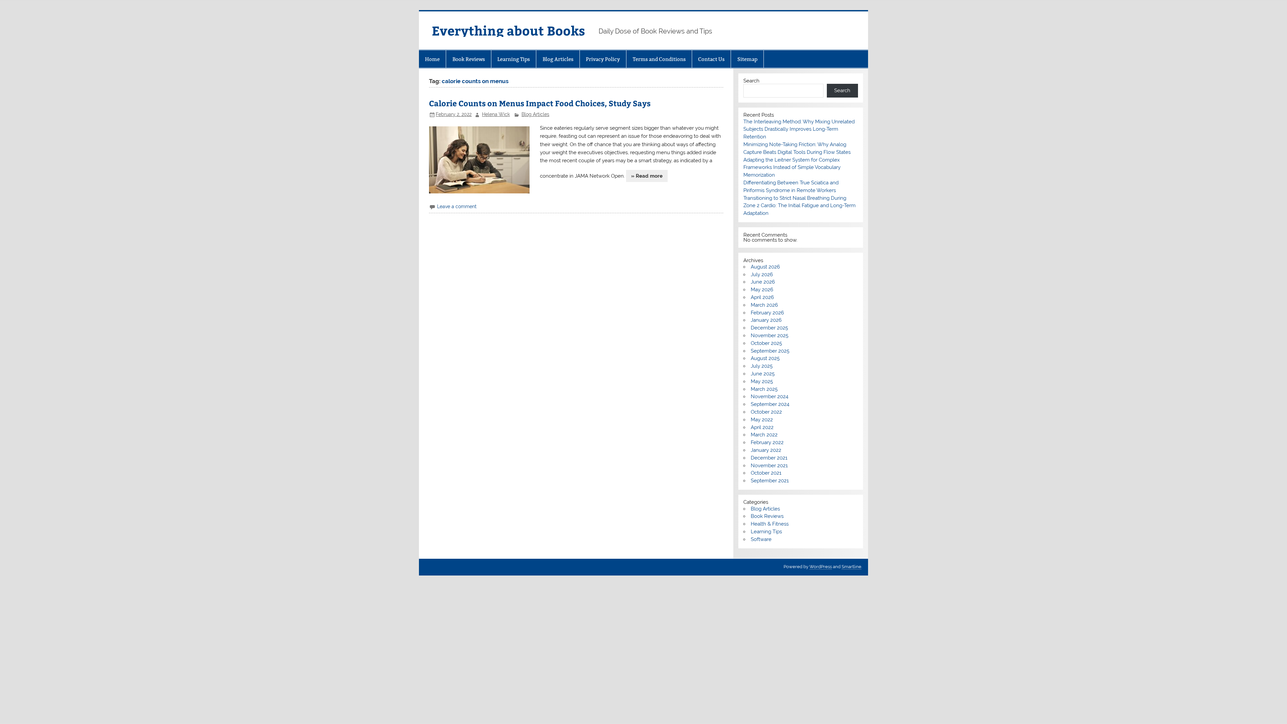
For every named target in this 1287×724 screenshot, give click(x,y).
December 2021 (769, 458)
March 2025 (764, 389)
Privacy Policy (603, 59)
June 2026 (763, 282)
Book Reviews (468, 59)
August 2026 (765, 267)
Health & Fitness (770, 524)
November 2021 (769, 466)
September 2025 (770, 351)
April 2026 (762, 297)
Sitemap (747, 59)
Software (761, 539)
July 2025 (762, 366)
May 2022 (762, 420)
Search (751, 81)
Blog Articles (558, 59)
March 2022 (764, 435)
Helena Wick (496, 114)
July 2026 (762, 275)
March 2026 (764, 305)
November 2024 (769, 397)
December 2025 (769, 328)
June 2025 (763, 374)
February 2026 (767, 313)
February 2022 (767, 442)
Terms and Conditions (659, 59)
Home (432, 59)
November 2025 (769, 336)
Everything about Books (508, 30)
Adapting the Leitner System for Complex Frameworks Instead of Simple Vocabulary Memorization (792, 167)
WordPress (820, 566)
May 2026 (762, 290)
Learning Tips (513, 59)
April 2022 (762, 427)
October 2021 (766, 473)
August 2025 (765, 358)
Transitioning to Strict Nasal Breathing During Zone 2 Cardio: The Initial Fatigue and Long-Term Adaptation (799, 206)
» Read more (647, 176)
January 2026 (766, 320)
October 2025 (766, 343)
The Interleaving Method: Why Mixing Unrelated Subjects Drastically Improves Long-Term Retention (799, 129)
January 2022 (766, 450)
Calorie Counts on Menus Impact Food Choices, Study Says (540, 103)
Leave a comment (457, 206)
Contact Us (711, 59)
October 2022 (766, 412)
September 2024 (770, 404)
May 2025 (762, 381)
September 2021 (770, 481)
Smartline (851, 566)
